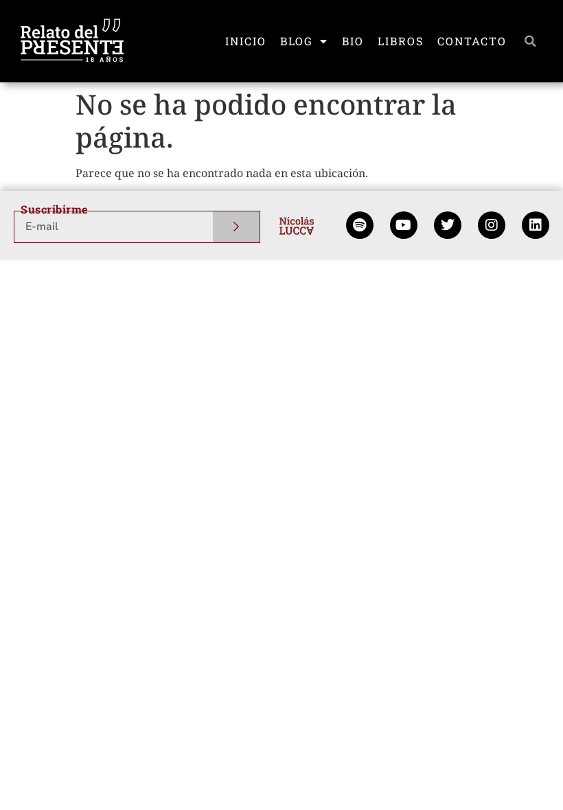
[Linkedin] (535, 225)
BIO (353, 41)
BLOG (296, 41)
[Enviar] (236, 227)
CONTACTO (472, 41)
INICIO (245, 41)
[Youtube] (403, 225)
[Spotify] (360, 225)
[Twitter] (447, 225)
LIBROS (401, 41)
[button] (530, 41)
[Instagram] (491, 225)
